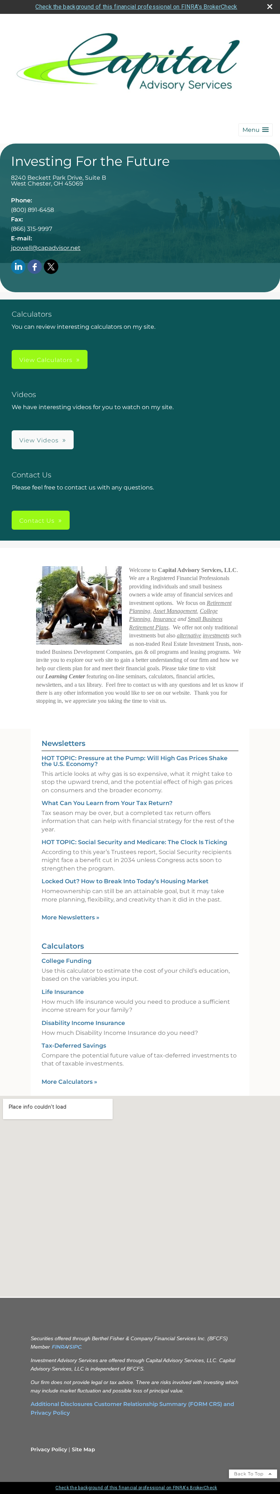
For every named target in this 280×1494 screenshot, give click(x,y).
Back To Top (249, 1473)
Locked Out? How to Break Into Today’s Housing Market (125, 881)
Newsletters (63, 743)
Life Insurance (63, 991)
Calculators (63, 946)
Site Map (83, 1449)
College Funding (67, 960)
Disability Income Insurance (83, 1022)
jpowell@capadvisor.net (46, 247)
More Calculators (69, 1081)
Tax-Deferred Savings (74, 1045)
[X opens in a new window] (51, 267)
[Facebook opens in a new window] (34, 267)
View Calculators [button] (46, 360)
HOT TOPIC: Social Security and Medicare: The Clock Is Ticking (134, 842)
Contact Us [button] (37, 520)
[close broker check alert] (270, 6)
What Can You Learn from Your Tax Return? (107, 803)
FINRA (59, 1347)
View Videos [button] (39, 440)
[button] (255, 129)
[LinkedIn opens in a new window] (18, 267)
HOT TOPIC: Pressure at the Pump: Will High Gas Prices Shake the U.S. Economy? (135, 761)
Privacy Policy (49, 1449)
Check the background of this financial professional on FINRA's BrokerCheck (136, 6)
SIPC (75, 1347)
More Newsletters (71, 917)
